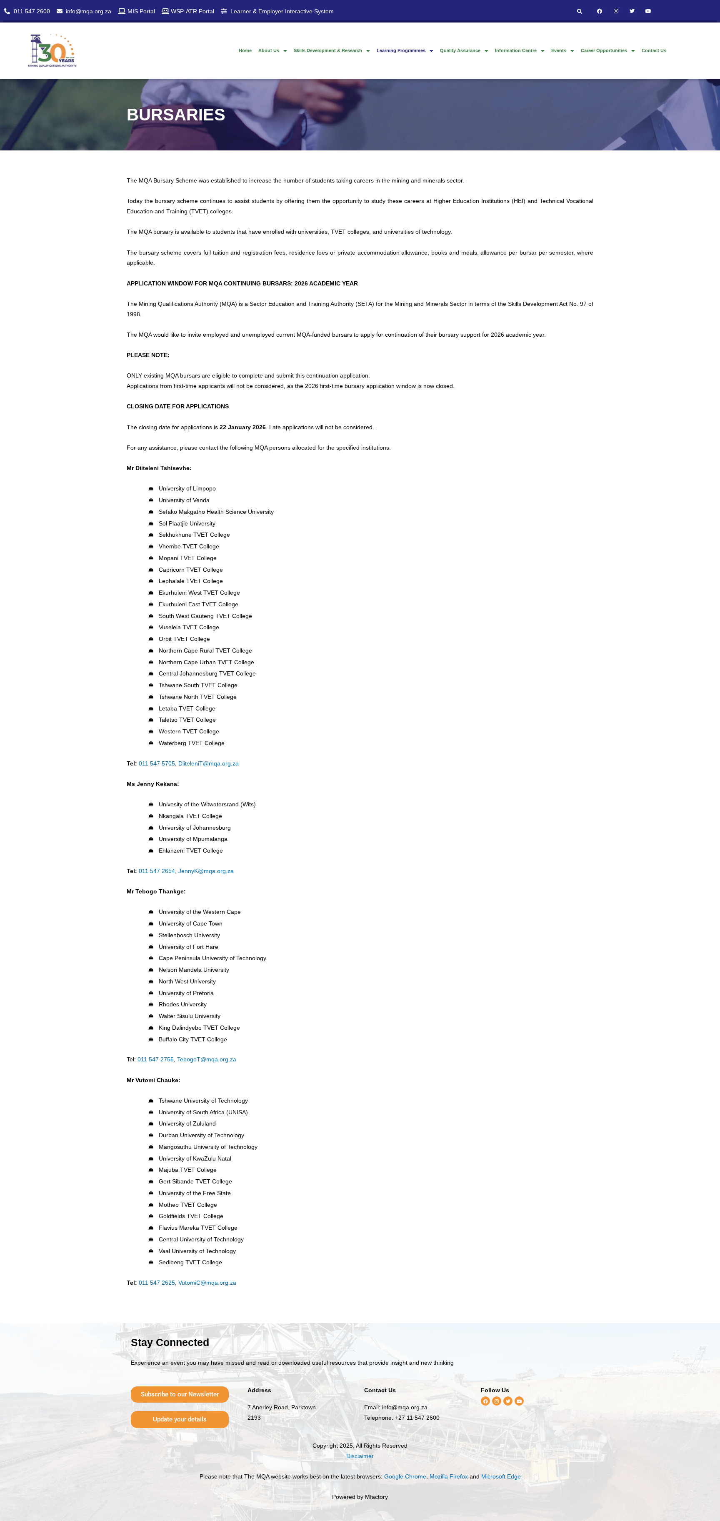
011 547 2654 (157, 871)
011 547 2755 (156, 1059)
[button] (272, 50)
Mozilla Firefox (449, 1476)
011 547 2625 (157, 1282)
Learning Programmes (401, 50)
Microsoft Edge (501, 1476)
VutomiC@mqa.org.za (207, 1282)
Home (245, 50)
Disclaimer (360, 1456)
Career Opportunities (604, 50)
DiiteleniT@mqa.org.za (208, 763)
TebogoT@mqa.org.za (206, 1059)
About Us (268, 50)
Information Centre (516, 50)
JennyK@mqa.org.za (206, 871)
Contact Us (654, 50)
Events (558, 50)
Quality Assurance (460, 50)
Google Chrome (405, 1476)
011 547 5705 (157, 763)
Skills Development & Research (328, 50)
